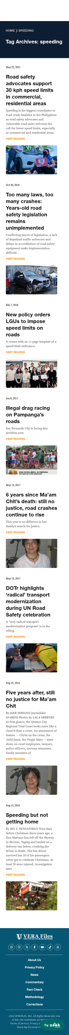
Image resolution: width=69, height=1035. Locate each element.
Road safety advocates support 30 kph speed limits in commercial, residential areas (29, 90)
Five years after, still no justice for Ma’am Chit (31, 699)
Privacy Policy (34, 967)
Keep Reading (15, 139)
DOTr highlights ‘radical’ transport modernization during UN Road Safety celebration (28, 601)
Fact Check (34, 989)
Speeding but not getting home (27, 818)
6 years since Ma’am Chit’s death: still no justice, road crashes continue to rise (31, 505)
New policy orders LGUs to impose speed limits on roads (28, 324)
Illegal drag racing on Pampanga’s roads (28, 415)
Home (10, 30)
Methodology (34, 997)
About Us (34, 960)
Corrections (34, 1004)
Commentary (34, 982)
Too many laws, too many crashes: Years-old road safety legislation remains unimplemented (29, 211)
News (34, 974)
